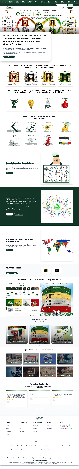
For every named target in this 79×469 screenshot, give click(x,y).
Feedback (7, 428)
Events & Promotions (9, 432)
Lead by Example (27, 4)
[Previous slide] (8, 335)
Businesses (7, 434)
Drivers (48, 427)
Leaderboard (12, 4)
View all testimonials (39, 412)
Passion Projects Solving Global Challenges (20, 163)
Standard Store (35, 431)
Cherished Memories (9, 431)
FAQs (19, 4)
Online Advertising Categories (38, 424)
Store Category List (36, 425)
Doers (48, 425)
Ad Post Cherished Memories (37, 427)
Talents (26, 7)
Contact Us (22, 4)
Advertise (34, 7)
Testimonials (7, 4)
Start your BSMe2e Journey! (9, 56)
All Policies (7, 425)
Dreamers (48, 424)
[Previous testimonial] (37, 409)
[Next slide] (71, 335)
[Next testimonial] (42, 409)
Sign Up (69, 7)
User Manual (21, 424)
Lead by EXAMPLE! (20, 214)
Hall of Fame (40, 7)
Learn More (10, 172)
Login (66, 7)
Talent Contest (21, 431)
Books (20, 428)
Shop (30, 7)
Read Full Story (16, 401)
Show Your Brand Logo (12, 273)
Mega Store (35, 428)
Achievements (21, 427)
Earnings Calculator (47, 7)
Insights (16, 4)
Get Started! (10, 214)
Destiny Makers (49, 428)
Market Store (35, 432)
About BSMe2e (8, 424)
